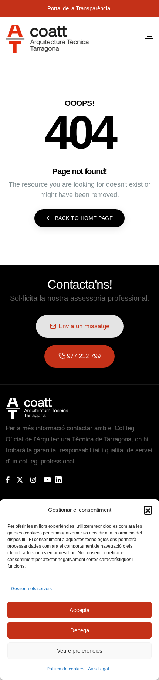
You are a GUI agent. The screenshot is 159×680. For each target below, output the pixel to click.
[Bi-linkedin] (61, 479)
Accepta (79, 610)
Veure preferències (79, 650)
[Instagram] (33, 479)
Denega (79, 630)
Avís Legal (98, 669)
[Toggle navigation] (149, 38)
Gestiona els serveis (31, 588)
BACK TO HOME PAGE (84, 218)
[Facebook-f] (8, 479)
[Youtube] (47, 479)
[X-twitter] (20, 479)
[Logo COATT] (37, 408)
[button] (148, 510)
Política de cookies (65, 669)
